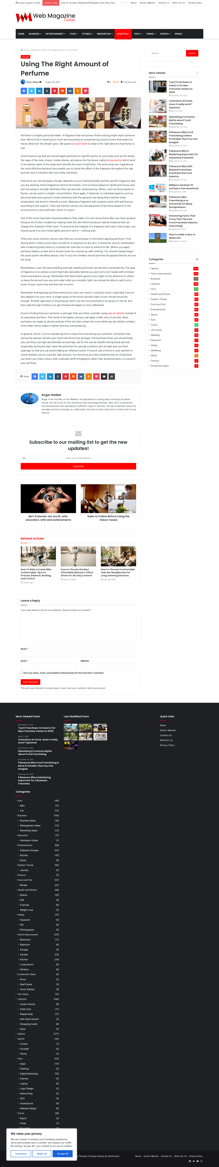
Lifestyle (122, 33)
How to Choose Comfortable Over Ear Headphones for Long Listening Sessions (118, 572)
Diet (22, 900)
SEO (22, 1098)
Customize (21, 1153)
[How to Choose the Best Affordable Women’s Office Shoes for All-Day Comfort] (78, 556)
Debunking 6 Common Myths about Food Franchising (182, 120)
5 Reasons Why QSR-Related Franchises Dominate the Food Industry (181, 171)
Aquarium (25, 919)
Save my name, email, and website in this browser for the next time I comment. (63, 673)
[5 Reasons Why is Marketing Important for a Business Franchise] (158, 155)
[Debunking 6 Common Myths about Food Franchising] (158, 121)
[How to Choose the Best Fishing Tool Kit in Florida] (70, 727)
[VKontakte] (70, 91)
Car (22, 810)
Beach (23, 1118)
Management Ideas (30, 825)
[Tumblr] (47, 91)
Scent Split (80, 143)
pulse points (114, 160)
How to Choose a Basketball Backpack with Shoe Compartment (92, 2)
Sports (164, 33)
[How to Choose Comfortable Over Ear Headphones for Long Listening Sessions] (118, 556)
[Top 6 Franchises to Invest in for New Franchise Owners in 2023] (158, 87)
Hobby (154, 345)
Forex (23, 979)
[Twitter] (31, 91)
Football (24, 1048)
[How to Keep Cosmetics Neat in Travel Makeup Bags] (100, 736)
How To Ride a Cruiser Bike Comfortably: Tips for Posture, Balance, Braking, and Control (36, 574)
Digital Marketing (29, 1073)
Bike (22, 805)
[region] (41, 1144)
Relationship (26, 1014)
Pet (22, 924)
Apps (23, 1063)
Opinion (155, 268)
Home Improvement (161, 273)
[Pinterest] (54, 91)
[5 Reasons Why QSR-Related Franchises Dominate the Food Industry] (158, 171)
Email (24, 661)
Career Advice (27, 1004)
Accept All (62, 1153)
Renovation (104, 33)
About (134, 2)
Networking (26, 1093)
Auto (153, 319)
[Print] (112, 376)
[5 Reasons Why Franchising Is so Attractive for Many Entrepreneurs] (158, 201)
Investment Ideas (160, 366)
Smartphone (26, 1103)
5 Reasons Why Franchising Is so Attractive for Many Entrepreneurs (180, 202)
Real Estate (26, 984)
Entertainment (55, 33)
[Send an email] (40, 82)
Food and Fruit (158, 304)
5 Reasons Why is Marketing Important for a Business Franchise (183, 154)
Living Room (26, 964)
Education (156, 340)
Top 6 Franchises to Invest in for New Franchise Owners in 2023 (181, 87)
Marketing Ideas (28, 830)
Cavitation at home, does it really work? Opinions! (181, 104)
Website (85, 661)
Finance (155, 360)
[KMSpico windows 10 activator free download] (158, 187)
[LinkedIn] (39, 91)
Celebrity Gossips (29, 850)
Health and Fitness (160, 294)
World (178, 33)
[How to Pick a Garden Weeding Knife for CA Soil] (85, 727)
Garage (24, 949)
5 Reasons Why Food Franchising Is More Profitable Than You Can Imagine (183, 137)
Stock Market (27, 989)
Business (34, 33)
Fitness (86, 33)
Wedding (155, 335)
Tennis (23, 1053)
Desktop (24, 1068)
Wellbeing (156, 350)
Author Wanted (147, 2)
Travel (150, 33)
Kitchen (24, 959)
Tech (137, 33)
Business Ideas (28, 820)
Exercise (24, 905)
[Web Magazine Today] (45, 17)
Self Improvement (29, 1019)
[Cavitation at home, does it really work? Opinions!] (158, 106)
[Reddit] (62, 91)
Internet (24, 1078)
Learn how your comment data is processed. (83, 688)
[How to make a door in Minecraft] (158, 238)
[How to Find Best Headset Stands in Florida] (70, 745)
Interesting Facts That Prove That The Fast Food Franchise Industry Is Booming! (183, 220)
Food (73, 33)
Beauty (23, 895)
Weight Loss (26, 909)
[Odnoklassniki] (78, 91)
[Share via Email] (104, 376)
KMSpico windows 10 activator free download (183, 186)
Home (21, 33)
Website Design (28, 1108)
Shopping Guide (28, 1024)
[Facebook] (24, 91)
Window (24, 969)
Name (24, 649)
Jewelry (24, 870)
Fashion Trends (159, 299)
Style (22, 1029)
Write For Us (179, 2)
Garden (24, 954)
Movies (24, 855)
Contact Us (163, 2)
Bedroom (25, 944)
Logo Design (27, 1088)
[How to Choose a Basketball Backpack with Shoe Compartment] (100, 727)
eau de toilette (116, 313)
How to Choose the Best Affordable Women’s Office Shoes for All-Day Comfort (77, 572)
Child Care (25, 1009)
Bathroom (25, 939)
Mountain (25, 1128)
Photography (27, 929)
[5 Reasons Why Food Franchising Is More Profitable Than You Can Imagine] (158, 137)
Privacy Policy (195, 2)
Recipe (23, 885)
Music (23, 860)
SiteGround (113, 1156)
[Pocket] (85, 91)
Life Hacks (156, 330)
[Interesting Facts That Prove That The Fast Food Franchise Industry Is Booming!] (158, 220)
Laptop (24, 1083)
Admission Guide (29, 840)
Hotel (23, 1123)
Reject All (42, 1153)
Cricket (24, 1043)
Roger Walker (32, 82)
